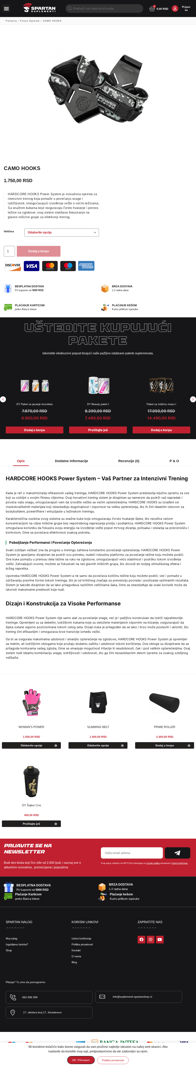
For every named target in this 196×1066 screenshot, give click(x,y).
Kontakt (76, 950)
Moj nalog (11, 938)
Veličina (9, 231)
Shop (9, 950)
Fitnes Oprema (30, 20)
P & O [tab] (174, 461)
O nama (76, 956)
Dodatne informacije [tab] (71, 461)
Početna (11, 20)
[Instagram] (150, 939)
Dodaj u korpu (38, 251)
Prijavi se (186, 8)
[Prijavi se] (175, 8)
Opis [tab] (21, 461)
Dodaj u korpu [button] (34, 430)
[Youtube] (160, 939)
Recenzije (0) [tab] (128, 461)
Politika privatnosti (82, 944)
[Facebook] (141, 939)
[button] (6, 8)
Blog (74, 962)
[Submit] (177, 853)
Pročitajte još (98, 430)
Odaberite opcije (31, 745)
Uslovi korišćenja (81, 938)
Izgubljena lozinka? (17, 944)
